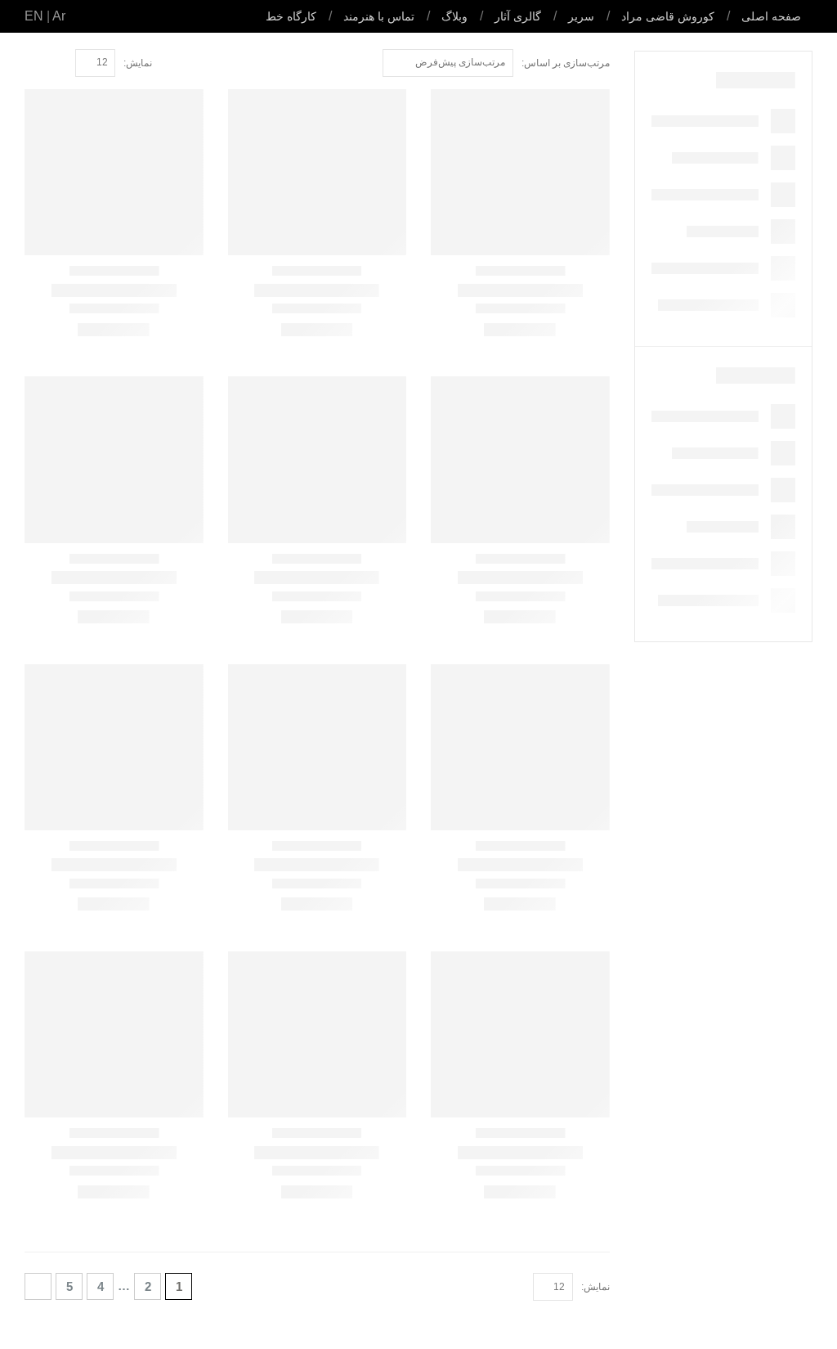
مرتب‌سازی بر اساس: (565, 63)
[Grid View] (59, 63)
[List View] (40, 63)
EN (34, 16)
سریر (581, 16)
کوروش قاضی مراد (667, 16)
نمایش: (137, 63)
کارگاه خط (291, 16)
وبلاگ (454, 16)
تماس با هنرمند (378, 16)
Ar (58, 16)
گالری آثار (518, 16)
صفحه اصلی (771, 16)
